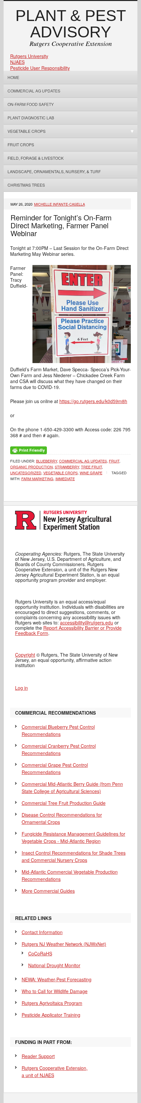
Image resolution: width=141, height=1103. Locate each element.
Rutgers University (29, 56)
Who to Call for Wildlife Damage (55, 991)
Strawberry (67, 466)
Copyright (25, 654)
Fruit (114, 460)
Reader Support (38, 1056)
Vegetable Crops (25, 131)
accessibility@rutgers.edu (86, 622)
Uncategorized (25, 472)
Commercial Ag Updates (34, 90)
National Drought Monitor (54, 965)
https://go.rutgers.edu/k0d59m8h (93, 401)
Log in (21, 687)
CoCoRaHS (40, 953)
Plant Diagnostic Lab (31, 117)
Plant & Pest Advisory (70, 24)
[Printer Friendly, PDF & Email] (28, 449)
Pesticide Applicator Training (51, 1014)
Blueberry (46, 460)
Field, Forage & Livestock (36, 158)
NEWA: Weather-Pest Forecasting (56, 979)
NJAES (17, 62)
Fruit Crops (21, 144)
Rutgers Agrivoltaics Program (52, 1003)
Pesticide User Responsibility (40, 68)
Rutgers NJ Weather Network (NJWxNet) (64, 944)
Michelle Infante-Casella (59, 204)
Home (13, 77)
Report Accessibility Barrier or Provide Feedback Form (68, 630)
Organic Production (31, 466)
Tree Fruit (91, 466)
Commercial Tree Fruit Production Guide (64, 803)
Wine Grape (91, 472)
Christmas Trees (26, 185)
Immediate (65, 478)
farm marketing (37, 478)
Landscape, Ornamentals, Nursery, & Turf (54, 171)
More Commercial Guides (48, 891)
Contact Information (42, 932)
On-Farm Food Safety (31, 104)
